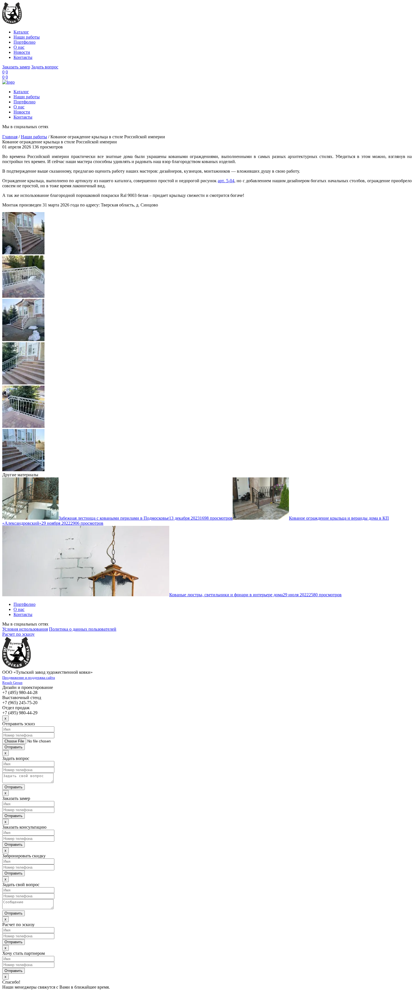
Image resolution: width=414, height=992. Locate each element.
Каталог (21, 32)
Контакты (23, 57)
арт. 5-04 (226, 180)
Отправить (14, 747)
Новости (22, 52)
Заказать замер (16, 66)
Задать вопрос (44, 66)
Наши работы (27, 37)
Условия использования (25, 629)
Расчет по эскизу (18, 634)
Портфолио (24, 42)
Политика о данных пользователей (82, 629)
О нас (19, 47)
